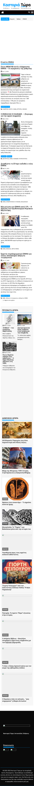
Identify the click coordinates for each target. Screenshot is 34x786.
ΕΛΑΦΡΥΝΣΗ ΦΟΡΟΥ (7, 109)
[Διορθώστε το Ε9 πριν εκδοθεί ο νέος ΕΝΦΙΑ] (10, 171)
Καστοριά (3, 156)
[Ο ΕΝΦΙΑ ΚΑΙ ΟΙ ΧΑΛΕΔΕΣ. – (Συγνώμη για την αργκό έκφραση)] (10, 122)
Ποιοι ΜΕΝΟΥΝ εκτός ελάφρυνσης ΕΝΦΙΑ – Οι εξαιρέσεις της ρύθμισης (16, 68)
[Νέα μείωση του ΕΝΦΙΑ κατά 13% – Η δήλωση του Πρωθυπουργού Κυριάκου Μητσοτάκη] (10, 216)
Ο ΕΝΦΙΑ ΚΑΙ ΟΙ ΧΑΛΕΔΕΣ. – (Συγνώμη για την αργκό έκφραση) (17, 115)
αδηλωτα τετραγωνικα (12, 298)
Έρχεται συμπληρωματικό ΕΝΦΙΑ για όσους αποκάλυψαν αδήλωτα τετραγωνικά (16, 256)
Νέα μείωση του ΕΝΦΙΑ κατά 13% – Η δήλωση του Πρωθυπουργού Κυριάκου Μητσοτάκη (17, 208)
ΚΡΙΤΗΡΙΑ (19, 109)
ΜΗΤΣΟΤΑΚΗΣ (15, 248)
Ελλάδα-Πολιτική (5, 106)
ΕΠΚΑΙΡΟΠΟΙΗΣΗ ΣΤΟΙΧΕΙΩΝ (13, 201)
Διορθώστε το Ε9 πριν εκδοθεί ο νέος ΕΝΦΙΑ (17, 165)
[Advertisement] (17, 39)
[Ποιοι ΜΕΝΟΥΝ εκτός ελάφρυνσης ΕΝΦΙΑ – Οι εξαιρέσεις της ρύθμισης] (10, 74)
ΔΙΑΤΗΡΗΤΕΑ (5, 158)
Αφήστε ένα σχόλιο (9, 300)
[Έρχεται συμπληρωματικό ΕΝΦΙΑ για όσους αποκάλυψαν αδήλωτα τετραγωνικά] (10, 263)
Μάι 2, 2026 (22, 325)
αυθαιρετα (21, 298)
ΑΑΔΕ (3, 298)
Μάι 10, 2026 (7, 325)
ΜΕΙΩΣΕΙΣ (8, 248)
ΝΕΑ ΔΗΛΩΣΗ (24, 201)
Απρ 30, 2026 (7, 352)
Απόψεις (9, 156)
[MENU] (32, 12)
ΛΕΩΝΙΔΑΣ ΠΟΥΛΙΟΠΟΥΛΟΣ (20, 158)
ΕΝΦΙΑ (14, 109)
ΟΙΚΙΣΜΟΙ (24, 109)
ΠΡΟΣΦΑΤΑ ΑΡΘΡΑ (10, 310)
